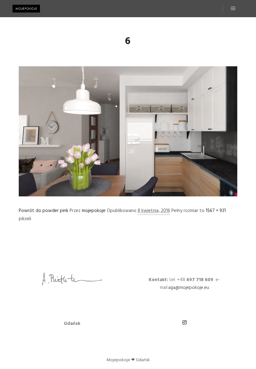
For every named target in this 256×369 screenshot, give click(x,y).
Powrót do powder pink (43, 211)
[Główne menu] (233, 8)
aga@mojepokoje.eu (188, 287)
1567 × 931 (216, 211)
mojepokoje (94, 211)
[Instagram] (184, 322)
